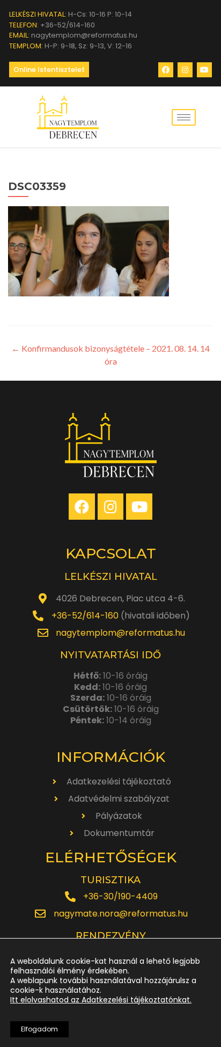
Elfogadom (39, 1029)
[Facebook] (165, 69)
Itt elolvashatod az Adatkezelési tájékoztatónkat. (100, 999)
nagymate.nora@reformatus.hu (121, 913)
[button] (49, 69)
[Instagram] (185, 69)
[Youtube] (204, 69)
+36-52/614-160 (85, 615)
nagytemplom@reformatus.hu (120, 633)
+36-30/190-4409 (120, 896)
